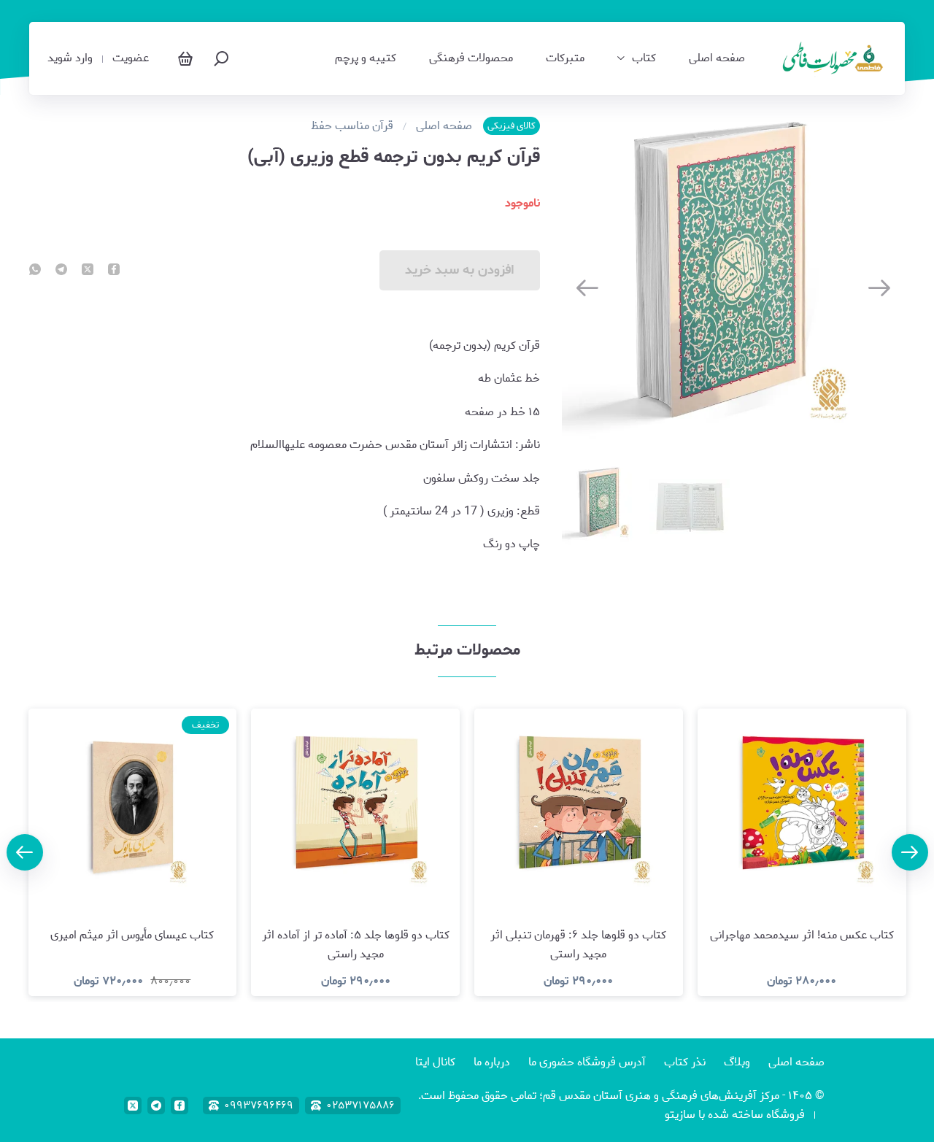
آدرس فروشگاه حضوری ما (587, 1062)
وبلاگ (737, 1062)
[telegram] (61, 270)
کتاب (644, 58)
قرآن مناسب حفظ (352, 126)
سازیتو (680, 1114)
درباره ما (492, 1062)
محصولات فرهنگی (471, 58)
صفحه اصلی (717, 58)
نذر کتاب (685, 1062)
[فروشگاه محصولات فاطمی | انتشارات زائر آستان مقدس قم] (834, 58)
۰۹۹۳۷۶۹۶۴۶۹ (258, 1105)
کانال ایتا (435, 1062)
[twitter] (87, 270)
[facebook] (114, 270)
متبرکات (565, 58)
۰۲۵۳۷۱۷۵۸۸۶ (360, 1105)
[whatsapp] (35, 270)
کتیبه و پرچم (365, 58)
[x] (133, 1105)
